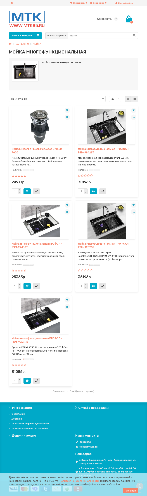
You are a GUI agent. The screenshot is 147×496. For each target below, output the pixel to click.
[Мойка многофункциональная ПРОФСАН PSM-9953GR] (40, 316)
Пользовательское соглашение (29, 428)
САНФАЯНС (22, 44)
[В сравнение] (67, 117)
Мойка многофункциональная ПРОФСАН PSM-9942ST (103, 151)
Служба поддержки (93, 407)
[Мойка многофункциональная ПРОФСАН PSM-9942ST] (106, 126)
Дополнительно (24, 435)
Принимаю (130, 491)
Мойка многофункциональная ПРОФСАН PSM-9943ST (37, 245)
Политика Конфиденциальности (30, 423)
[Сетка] (128, 99)
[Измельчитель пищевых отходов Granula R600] (40, 126)
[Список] (134, 99)
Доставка (16, 418)
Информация (22, 407)
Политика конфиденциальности (79, 481)
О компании (18, 414)
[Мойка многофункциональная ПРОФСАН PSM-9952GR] (106, 221)
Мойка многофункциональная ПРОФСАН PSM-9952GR (103, 245)
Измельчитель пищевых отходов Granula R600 (37, 151)
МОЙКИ (37, 44)
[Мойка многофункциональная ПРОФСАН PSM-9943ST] (40, 221)
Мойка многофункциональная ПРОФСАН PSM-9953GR (37, 340)
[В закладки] (67, 110)
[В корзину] (27, 191)
